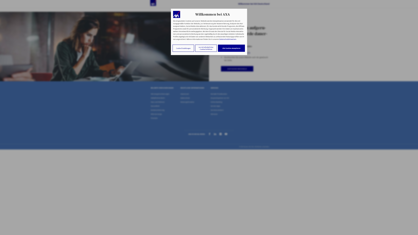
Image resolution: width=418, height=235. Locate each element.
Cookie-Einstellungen (183, 48)
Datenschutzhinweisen (227, 39)
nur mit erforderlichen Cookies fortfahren (206, 48)
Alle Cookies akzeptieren (231, 48)
